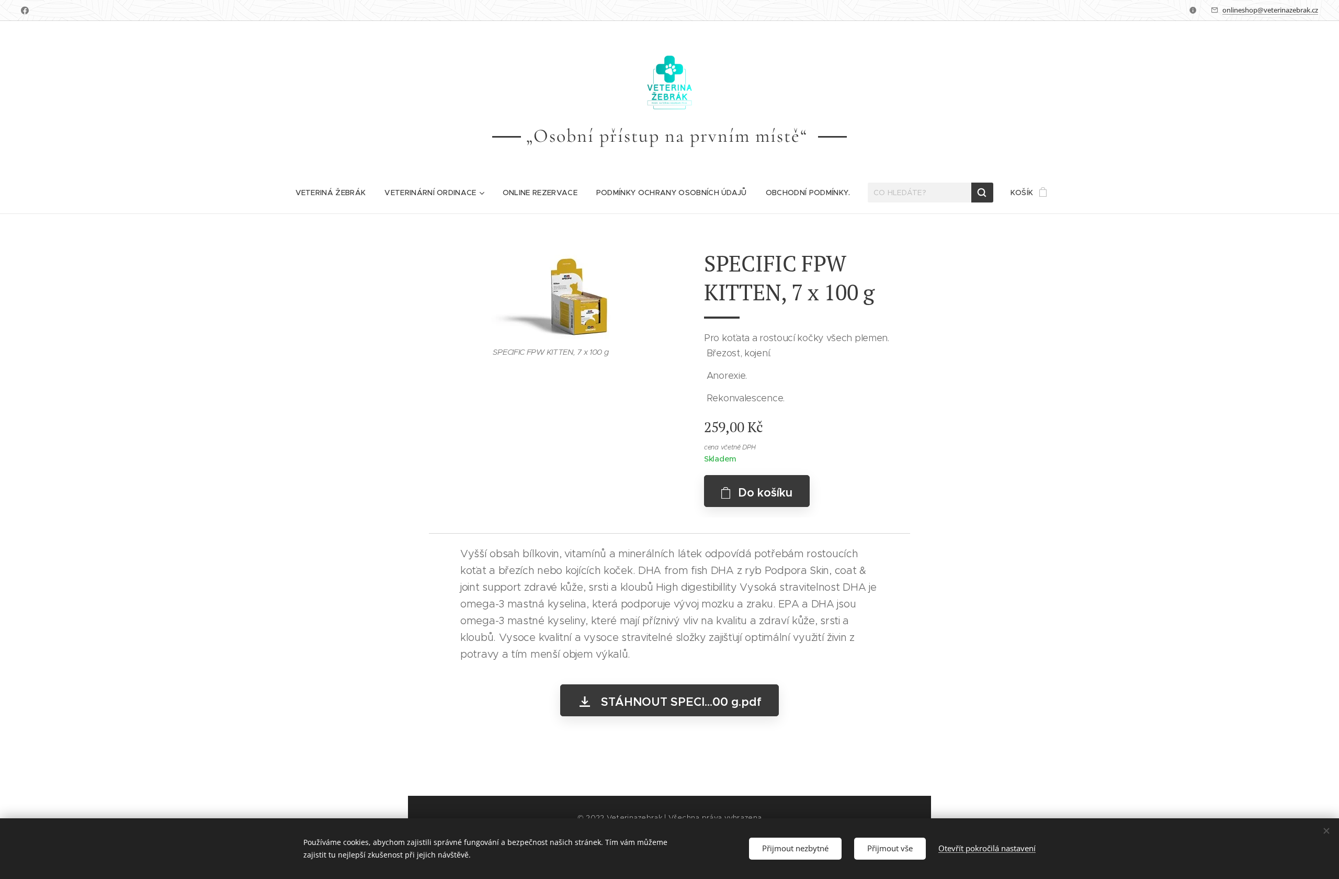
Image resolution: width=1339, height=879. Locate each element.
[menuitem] (331, 192)
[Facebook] (24, 10)
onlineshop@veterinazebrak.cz (1270, 10)
